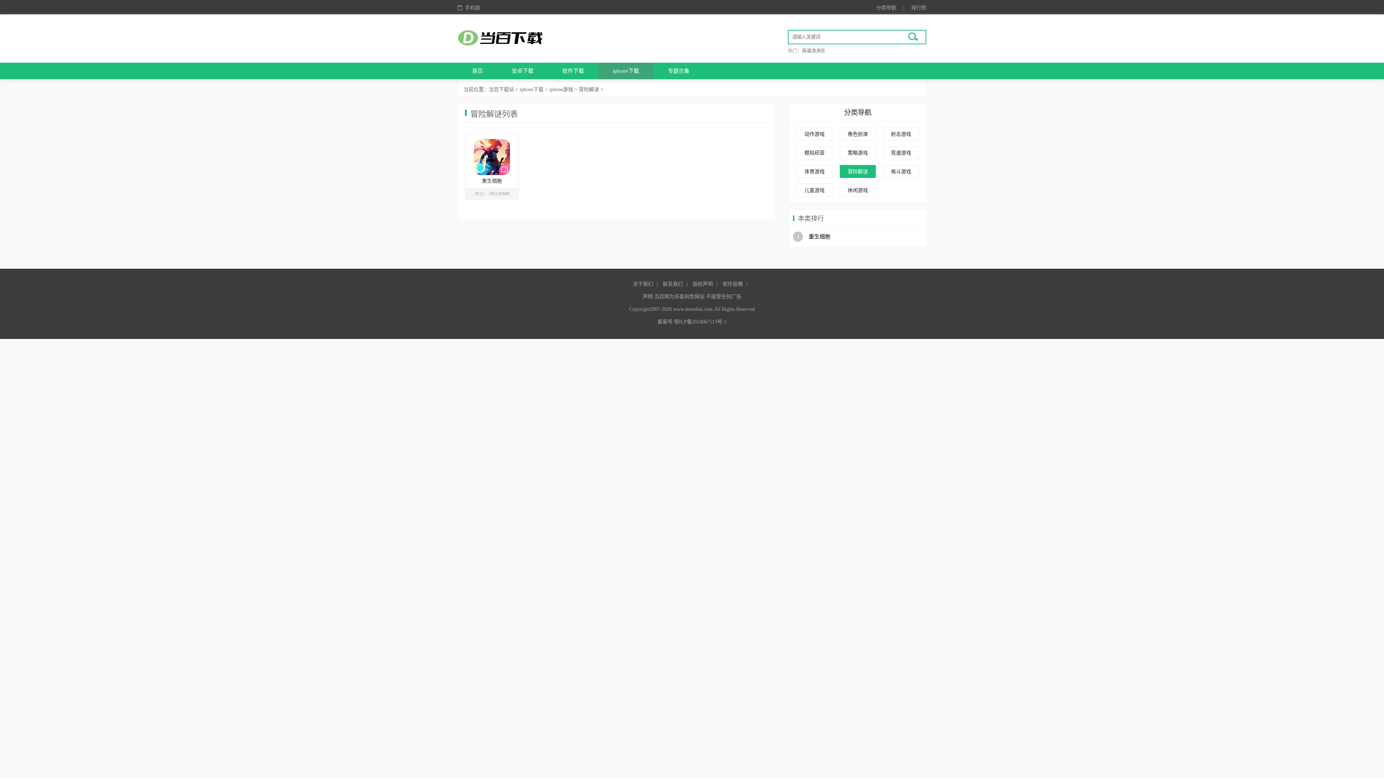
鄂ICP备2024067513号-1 (700, 322)
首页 (477, 71)
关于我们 (643, 284)
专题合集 (678, 71)
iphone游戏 (561, 89)
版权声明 (703, 284)
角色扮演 (858, 134)
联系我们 (673, 284)
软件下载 (573, 71)
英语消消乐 (813, 50)
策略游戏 (858, 153)
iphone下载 (626, 71)
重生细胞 (819, 237)
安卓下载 (522, 71)
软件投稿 (733, 284)
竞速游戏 (901, 153)
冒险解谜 (589, 89)
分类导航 (886, 7)
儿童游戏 (814, 190)
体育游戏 (814, 171)
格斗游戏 (901, 171)
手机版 (472, 7)
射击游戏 (901, 134)
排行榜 (918, 7)
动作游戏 (814, 134)
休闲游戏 (858, 190)
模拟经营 (814, 153)
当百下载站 (501, 89)
